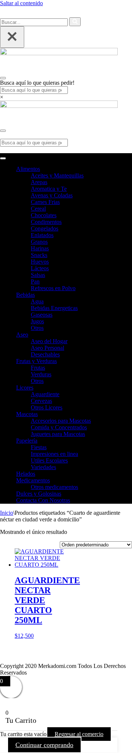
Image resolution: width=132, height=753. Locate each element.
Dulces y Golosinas (38, 493)
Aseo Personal (47, 348)
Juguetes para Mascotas (58, 434)
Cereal (38, 208)
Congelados (44, 228)
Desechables (45, 354)
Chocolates (43, 215)
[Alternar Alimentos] (128, 169)
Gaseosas (41, 315)
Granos (39, 242)
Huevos (40, 261)
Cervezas (41, 401)
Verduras (41, 374)
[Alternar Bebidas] (128, 295)
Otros (37, 328)
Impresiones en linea (54, 454)
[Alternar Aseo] (128, 335)
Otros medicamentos (54, 487)
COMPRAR (97, 16)
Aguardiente (45, 394)
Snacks (39, 255)
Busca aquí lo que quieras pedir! (37, 83)
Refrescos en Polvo (53, 288)
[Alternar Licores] (128, 388)
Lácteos (40, 268)
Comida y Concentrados (59, 427)
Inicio (6, 513)
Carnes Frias (45, 202)
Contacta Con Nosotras (43, 500)
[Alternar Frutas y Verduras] (128, 361)
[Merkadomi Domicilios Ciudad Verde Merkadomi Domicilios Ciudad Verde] (59, 53)
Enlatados (42, 235)
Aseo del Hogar (49, 341)
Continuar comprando (44, 745)
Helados (25, 474)
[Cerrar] (12, 37)
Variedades (43, 467)
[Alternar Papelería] (128, 441)
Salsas (38, 275)
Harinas (40, 248)
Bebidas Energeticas (54, 308)
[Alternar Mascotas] (128, 414)
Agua (37, 301)
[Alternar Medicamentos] (128, 481)
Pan (35, 281)
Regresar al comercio (79, 734)
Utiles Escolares (49, 460)
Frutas (38, 368)
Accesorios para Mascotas (61, 421)
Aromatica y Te (49, 189)
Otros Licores (46, 407)
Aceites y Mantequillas (57, 175)
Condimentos (46, 222)
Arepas (39, 182)
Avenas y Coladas (52, 195)
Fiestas (39, 447)
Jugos (37, 321)
